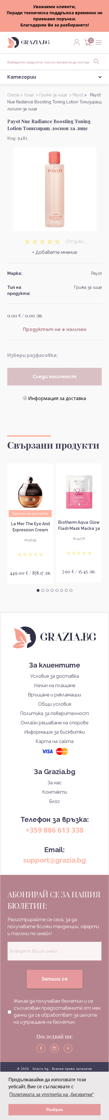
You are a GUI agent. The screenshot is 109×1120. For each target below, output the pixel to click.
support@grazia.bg (54, 860)
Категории (21, 77)
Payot (96, 273)
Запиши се (54, 979)
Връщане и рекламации (54, 695)
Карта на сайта (54, 741)
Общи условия (54, 704)
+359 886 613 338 (55, 830)
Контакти (54, 792)
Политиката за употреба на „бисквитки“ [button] (51, 1094)
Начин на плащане (54, 685)
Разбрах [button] (54, 1109)
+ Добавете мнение (54, 252)
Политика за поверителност (54, 713)
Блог (54, 801)
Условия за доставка (54, 676)
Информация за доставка (57, 398)
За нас (54, 782)
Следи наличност (54, 376)
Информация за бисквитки (54, 732)
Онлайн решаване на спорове (54, 723)
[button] (38, 590)
